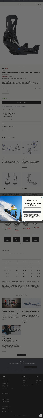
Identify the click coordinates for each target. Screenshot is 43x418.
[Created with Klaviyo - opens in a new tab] (21, 221)
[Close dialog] (41, 197)
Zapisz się (32, 211)
